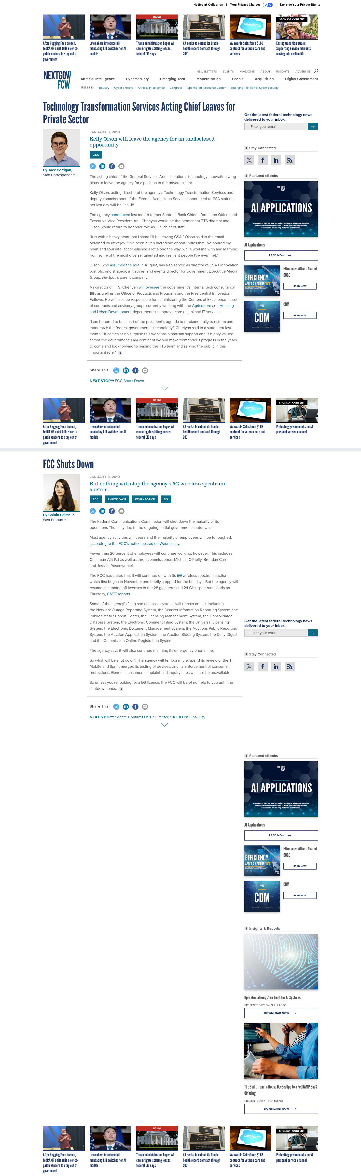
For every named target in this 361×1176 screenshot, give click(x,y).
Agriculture (201, 305)
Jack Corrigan (59, 170)
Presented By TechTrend (263, 1101)
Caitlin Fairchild (61, 515)
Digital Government (301, 79)
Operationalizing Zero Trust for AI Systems (272, 998)
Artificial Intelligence (98, 79)
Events (228, 71)
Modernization (208, 79)
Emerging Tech (172, 79)
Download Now (277, 1013)
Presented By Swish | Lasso (265, 1005)
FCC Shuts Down (129, 380)
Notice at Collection (208, 4)
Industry (103, 88)
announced (120, 214)
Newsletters (207, 71)
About (265, 71)
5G (180, 575)
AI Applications (254, 245)
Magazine (247, 71)
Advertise (303, 71)
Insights (283, 71)
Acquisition (264, 79)
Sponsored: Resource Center (206, 88)
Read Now (277, 255)
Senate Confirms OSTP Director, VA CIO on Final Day (160, 717)
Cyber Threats (123, 88)
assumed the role (124, 265)
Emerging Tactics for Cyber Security (254, 88)
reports (118, 593)
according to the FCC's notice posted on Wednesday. (135, 543)
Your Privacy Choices (245, 4)
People (238, 79)
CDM (286, 304)
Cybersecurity (137, 79)
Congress (176, 88)
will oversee (149, 287)
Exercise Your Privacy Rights (300, 4)
